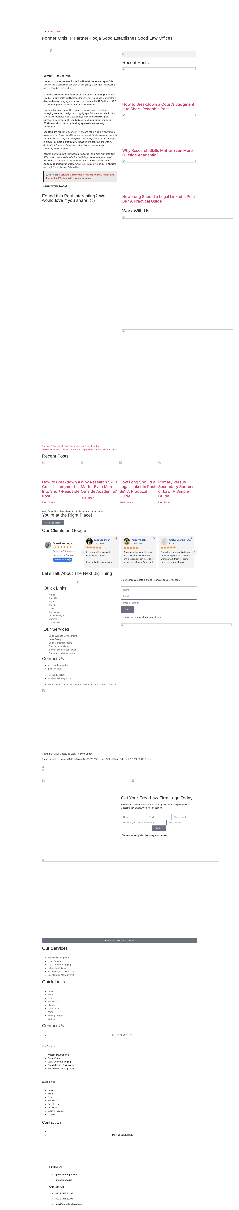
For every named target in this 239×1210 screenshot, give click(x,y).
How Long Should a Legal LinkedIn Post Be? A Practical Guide (158, 199)
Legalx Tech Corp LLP (103, 754)
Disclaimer (126, 772)
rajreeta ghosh (102, 539)
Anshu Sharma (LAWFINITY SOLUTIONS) (180, 539)
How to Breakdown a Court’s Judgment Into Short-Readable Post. (158, 106)
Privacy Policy (128, 767)
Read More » (48, 502)
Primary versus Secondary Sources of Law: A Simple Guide (176, 489)
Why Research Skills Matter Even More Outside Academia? (157, 153)
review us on (61, 559)
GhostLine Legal (62, 543)
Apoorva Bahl (139, 539)
